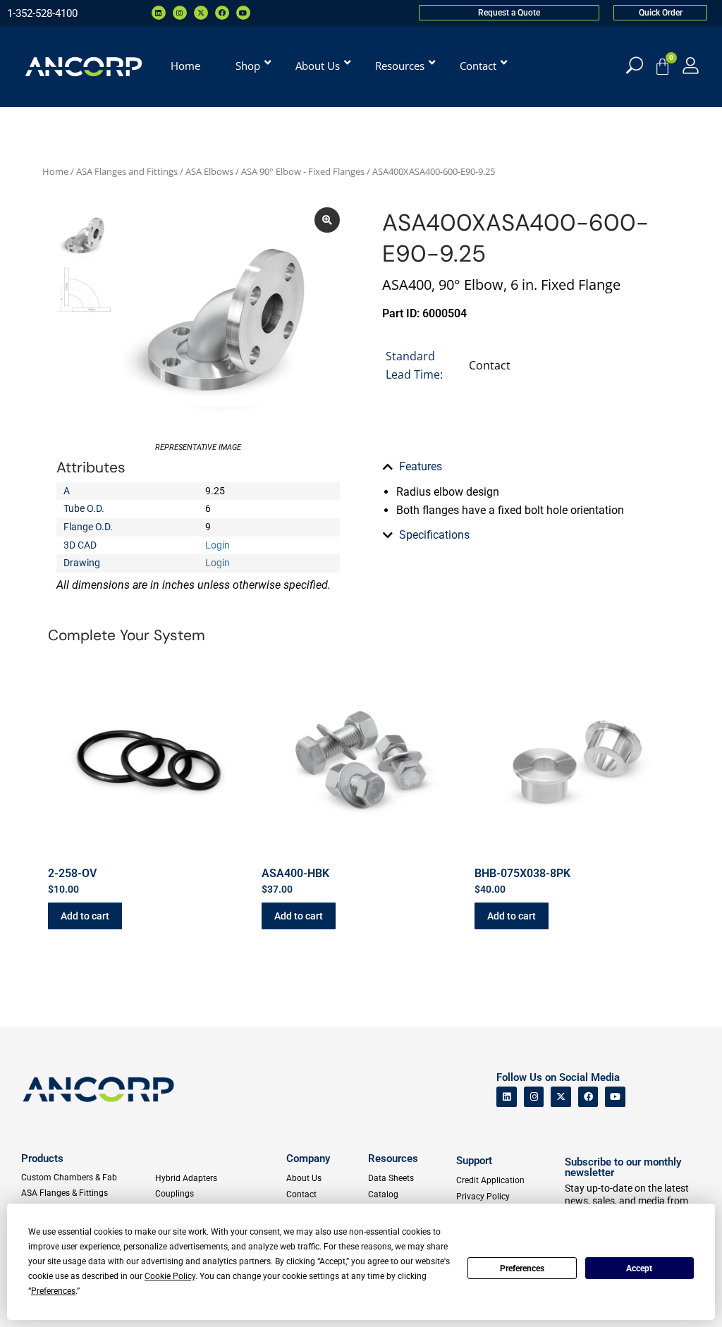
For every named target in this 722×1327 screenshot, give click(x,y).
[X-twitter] (201, 13)
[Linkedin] (159, 13)
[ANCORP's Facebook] (588, 1097)
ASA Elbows (209, 171)
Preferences (522, 1268)
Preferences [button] (53, 1291)
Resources (393, 1158)
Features (420, 466)
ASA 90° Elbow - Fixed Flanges (303, 171)
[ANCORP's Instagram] (534, 1097)
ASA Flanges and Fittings (127, 171)
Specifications (434, 535)
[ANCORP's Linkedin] (506, 1097)
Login (217, 545)
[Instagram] (180, 13)
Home (55, 171)
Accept (639, 1268)
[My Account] (690, 65)
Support (474, 1160)
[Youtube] (243, 13)
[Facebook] (222, 13)
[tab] (524, 467)
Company (308, 1158)
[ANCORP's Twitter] (561, 1097)
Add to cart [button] (85, 916)
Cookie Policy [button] (170, 1276)
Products (42, 1158)
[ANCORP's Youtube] (615, 1097)
